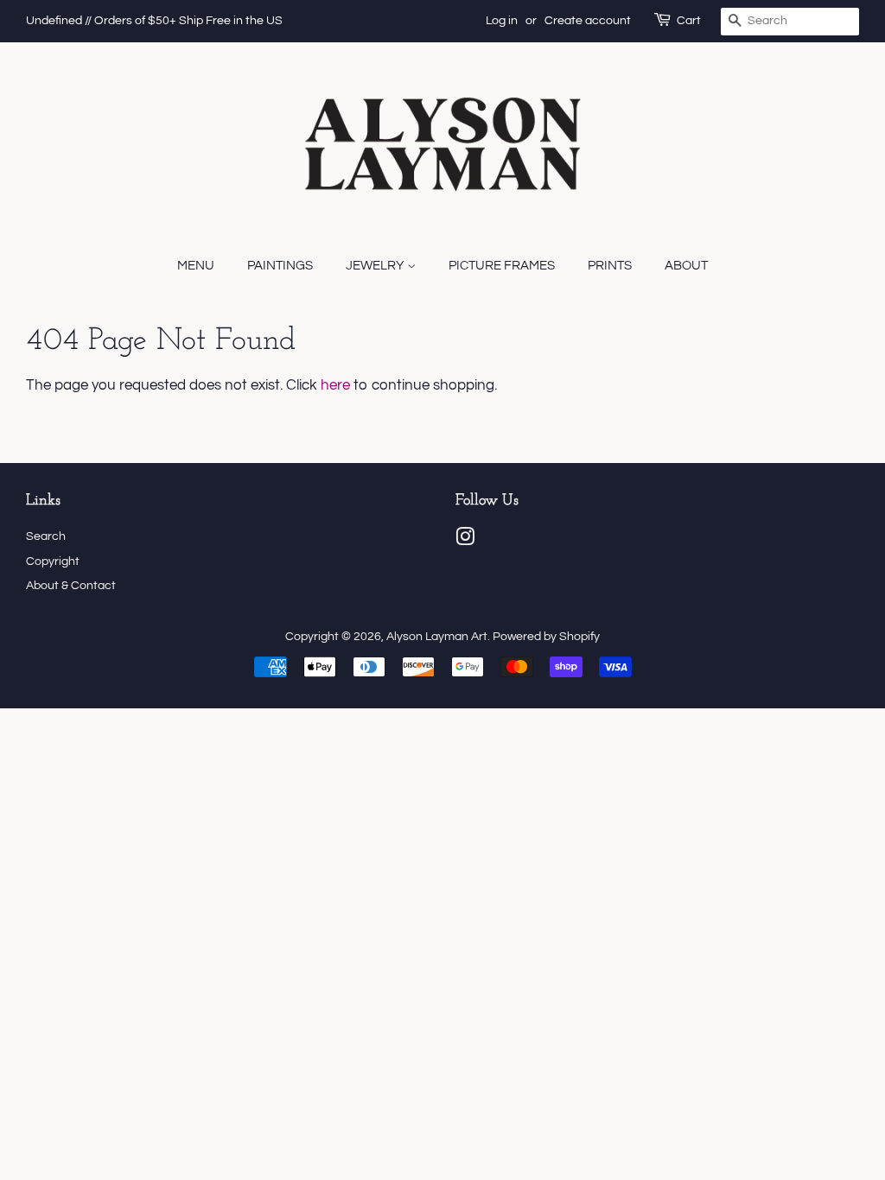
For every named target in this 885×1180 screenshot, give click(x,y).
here (335, 385)
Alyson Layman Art (436, 636)
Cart (689, 21)
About (686, 265)
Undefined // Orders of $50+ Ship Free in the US (154, 21)
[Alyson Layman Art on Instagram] (464, 540)
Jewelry (376, 265)
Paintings (280, 265)
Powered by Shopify (546, 636)
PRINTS (610, 265)
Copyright (53, 561)
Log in (502, 21)
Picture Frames (502, 265)
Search (46, 536)
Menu (195, 265)
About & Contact (71, 585)
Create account (587, 21)
